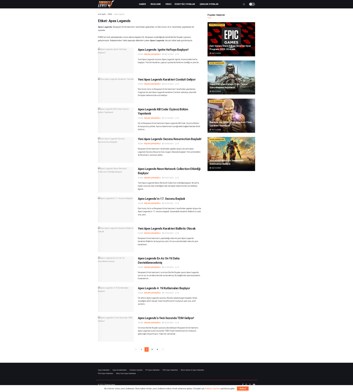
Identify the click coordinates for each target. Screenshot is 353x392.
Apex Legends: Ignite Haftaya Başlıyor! (163, 49)
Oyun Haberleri (217, 25)
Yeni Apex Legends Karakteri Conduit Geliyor (167, 79)
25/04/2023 (168, 233)
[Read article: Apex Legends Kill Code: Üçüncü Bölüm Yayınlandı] (116, 120)
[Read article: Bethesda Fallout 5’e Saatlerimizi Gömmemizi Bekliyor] (231, 154)
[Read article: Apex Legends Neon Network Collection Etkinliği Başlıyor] (116, 180)
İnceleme (156, 4)
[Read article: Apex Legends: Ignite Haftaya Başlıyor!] (116, 60)
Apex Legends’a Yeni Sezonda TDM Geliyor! (166, 318)
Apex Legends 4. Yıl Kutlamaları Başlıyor (164, 288)
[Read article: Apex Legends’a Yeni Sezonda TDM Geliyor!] (116, 329)
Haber (142, 4)
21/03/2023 (168, 267)
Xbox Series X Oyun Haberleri (192, 370)
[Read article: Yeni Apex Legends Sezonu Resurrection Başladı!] (116, 150)
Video (168, 4)
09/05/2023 (168, 203)
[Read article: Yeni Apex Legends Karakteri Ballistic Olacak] (116, 239)
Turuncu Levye (109, 385)
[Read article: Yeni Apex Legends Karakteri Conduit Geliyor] (116, 90)
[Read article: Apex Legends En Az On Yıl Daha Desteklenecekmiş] (116, 269)
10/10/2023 (168, 118)
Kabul (243, 388)
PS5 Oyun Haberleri (170, 370)
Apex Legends (119, 14)
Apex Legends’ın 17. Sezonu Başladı (161, 198)
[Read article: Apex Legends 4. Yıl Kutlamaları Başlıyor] (116, 299)
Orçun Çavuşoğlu (152, 54)
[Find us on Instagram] (246, 384)
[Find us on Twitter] (250, 384)
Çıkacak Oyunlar (209, 4)
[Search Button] (244, 4)
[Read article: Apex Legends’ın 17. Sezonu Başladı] (116, 209)
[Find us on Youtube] (254, 384)
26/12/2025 (216, 53)
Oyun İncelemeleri (119, 370)
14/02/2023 (168, 293)
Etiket (110, 14)
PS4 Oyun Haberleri (105, 373)
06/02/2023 (168, 323)
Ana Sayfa (102, 14)
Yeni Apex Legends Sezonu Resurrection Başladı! (169, 139)
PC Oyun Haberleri (152, 370)
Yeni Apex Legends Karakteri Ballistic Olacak (167, 228)
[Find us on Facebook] (242, 384)
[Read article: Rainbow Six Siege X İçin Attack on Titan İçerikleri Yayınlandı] (231, 116)
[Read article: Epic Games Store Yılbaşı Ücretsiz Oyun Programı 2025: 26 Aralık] (231, 39)
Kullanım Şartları (212, 388)
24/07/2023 (168, 178)
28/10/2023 (168, 54)
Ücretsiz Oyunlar (185, 4)
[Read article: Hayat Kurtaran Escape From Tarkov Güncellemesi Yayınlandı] (231, 77)
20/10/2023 (168, 84)
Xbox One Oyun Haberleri (126, 373)
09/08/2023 (168, 144)
